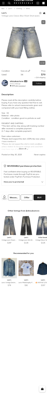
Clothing (19, 8)
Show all (22, 148)
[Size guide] (29, 71)
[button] (23, 42)
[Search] (9, 3)
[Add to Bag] (44, 13)
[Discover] (43, 3)
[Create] (38, 3)
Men (2, 8)
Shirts (28, 8)
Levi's (10, 8)
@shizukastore (32, 211)
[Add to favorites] (40, 13)
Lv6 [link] (26, 81)
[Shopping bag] (42, 389)
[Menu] (3, 3)
